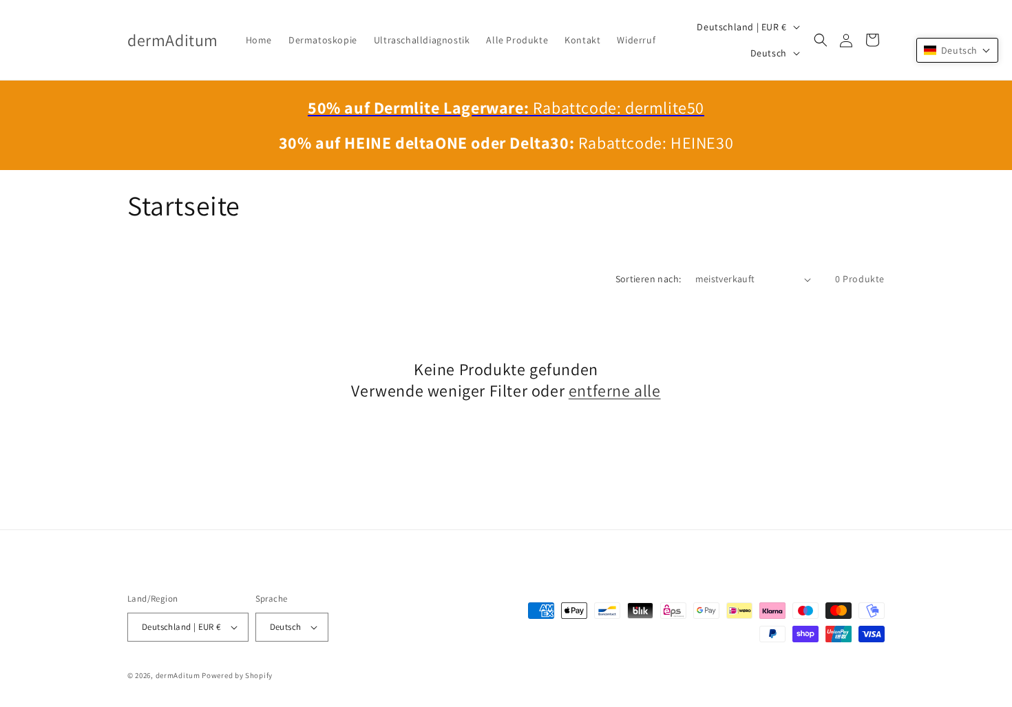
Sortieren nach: (648, 279)
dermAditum (178, 675)
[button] (820, 40)
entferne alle (615, 390)
